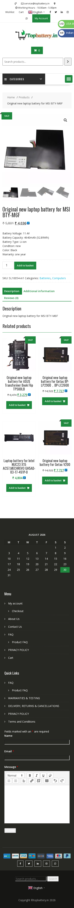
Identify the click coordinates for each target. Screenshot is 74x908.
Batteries (45, 278)
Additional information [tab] (39, 291)
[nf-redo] (62, 780)
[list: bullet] (16, 780)
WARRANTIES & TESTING (24, 698)
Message (11, 767)
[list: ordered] (9, 780)
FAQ (10, 634)
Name (8, 735)
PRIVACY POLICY (18, 650)
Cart (21, 12)
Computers (59, 278)
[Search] (68, 62)
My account (15, 603)
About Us (14, 619)
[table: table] (47, 780)
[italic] (37, 775)
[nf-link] (32, 780)
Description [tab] (11, 291)
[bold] (30, 775)
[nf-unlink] (38, 780)
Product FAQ (20, 642)
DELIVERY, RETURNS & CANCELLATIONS (33, 706)
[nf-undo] (55, 780)
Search (53, 879)
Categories (17, 79)
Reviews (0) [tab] (11, 298)
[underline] (43, 775)
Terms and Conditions (21, 721)
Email (9, 751)
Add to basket (25, 265)
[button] (68, 79)
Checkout (18, 611)
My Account (41, 18)
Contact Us (15, 626)
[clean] (50, 775)
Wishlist (9, 12)
